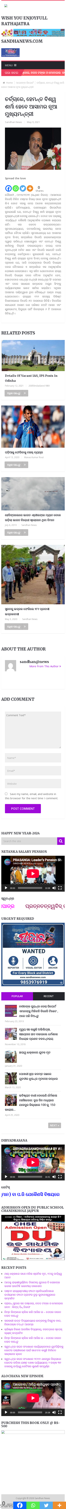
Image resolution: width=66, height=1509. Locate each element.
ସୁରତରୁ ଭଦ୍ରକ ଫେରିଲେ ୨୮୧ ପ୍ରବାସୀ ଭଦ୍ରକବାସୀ (27, 611)
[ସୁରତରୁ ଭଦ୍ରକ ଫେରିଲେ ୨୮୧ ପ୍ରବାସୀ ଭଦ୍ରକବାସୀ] (33, 574)
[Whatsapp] (15, 186)
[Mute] (54, 888)
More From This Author (44, 666)
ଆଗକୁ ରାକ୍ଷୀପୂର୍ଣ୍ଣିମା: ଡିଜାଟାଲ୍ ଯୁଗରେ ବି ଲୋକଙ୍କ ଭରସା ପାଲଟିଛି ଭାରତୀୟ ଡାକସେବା (32, 1284)
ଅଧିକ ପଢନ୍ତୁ (13, 393)
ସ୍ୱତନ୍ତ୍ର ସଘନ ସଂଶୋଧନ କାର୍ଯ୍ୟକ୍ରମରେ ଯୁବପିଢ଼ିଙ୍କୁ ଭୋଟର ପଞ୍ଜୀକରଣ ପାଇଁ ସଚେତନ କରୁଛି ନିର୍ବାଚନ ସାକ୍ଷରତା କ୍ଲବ (33, 1350)
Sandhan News (13, 122)
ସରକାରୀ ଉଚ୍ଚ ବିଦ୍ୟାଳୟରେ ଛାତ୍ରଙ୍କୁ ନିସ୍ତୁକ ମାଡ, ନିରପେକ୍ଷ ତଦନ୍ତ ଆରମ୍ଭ (32, 1322)
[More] (30, 186)
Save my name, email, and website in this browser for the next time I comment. (31, 796)
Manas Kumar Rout (34, 457)
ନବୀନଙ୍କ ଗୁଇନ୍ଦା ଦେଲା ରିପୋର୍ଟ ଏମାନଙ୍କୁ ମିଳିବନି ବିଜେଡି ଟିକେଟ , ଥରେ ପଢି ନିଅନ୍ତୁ (38, 1011)
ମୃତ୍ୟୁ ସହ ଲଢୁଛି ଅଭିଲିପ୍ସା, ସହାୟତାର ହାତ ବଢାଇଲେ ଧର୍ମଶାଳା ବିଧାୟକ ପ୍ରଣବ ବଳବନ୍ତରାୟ (38, 1034)
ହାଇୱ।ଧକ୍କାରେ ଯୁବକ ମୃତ (34, 1052)
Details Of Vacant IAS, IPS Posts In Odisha (31, 378)
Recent (49, 996)
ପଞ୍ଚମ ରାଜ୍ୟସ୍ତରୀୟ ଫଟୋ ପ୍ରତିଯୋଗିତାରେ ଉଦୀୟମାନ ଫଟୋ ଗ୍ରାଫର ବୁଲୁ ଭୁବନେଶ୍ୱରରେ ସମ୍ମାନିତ (29, 1294)
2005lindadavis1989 (39, 385)
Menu (9, 65)
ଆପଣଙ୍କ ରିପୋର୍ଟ (25, 82)
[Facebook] (8, 186)
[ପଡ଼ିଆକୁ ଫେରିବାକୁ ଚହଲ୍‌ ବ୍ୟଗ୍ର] (33, 427)
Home (9, 82)
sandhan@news (34, 662)
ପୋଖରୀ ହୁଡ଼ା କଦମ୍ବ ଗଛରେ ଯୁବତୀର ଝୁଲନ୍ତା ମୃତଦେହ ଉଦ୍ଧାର (38, 1076)
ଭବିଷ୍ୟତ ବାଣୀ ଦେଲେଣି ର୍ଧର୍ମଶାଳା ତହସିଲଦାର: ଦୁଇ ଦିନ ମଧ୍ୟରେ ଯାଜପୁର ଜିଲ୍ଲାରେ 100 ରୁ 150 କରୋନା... (31, 1102)
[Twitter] (23, 186)
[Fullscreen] (60, 888)
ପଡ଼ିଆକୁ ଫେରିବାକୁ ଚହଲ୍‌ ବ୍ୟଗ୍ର (24, 452)
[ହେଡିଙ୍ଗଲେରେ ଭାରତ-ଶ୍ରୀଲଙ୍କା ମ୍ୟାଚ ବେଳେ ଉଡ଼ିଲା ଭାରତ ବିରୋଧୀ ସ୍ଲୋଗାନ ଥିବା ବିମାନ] (33, 493)
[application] (33, 873)
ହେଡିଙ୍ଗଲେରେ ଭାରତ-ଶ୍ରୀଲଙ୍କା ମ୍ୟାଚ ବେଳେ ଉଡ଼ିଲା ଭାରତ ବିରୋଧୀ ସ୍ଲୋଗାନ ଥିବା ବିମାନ (33, 517)
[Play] (6, 888)
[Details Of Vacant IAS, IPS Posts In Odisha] (33, 355)
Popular (17, 996)
